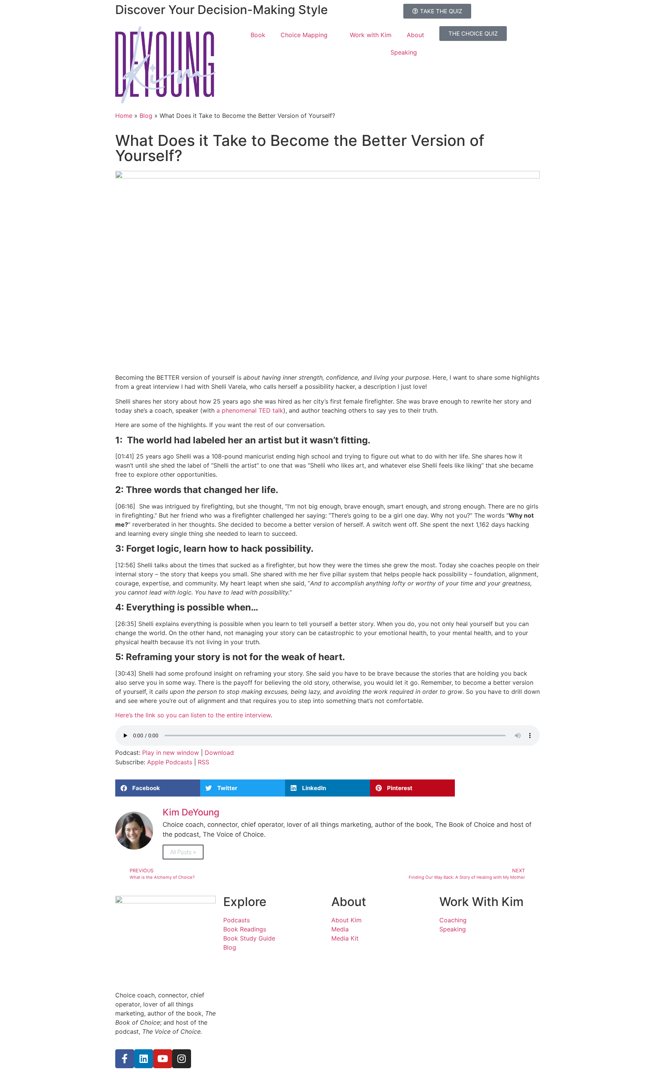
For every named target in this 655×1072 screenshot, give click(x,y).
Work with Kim (371, 35)
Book (258, 35)
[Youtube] (162, 1058)
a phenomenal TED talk (249, 410)
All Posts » (183, 852)
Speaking (403, 52)
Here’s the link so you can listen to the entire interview (193, 715)
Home (123, 115)
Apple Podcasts (169, 762)
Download (219, 752)
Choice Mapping (304, 35)
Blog (145, 115)
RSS (203, 762)
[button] (157, 788)
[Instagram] (181, 1058)
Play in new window (170, 752)
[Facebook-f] (124, 1058)
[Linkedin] (143, 1058)
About (415, 35)
